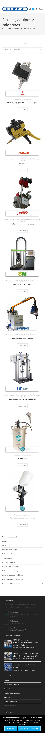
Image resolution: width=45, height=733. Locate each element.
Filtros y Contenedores (10, 562)
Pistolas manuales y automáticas (23, 518)
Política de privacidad (12, 693)
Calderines (22, 458)
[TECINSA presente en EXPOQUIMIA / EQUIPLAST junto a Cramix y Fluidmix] (8, 643)
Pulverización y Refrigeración (13, 571)
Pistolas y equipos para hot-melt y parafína (17, 159)
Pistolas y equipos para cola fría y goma (22, 102)
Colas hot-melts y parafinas (12, 579)
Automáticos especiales (22, 284)
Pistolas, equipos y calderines (25, 28)
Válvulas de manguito (10, 550)
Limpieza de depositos (10, 567)
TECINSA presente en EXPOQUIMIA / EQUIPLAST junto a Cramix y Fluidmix (26, 642)
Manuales (22, 163)
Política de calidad (11, 706)
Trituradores (7, 558)
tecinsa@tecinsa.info (18, 630)
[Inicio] (3, 28)
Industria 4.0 (7, 554)
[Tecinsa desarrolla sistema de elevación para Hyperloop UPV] (8, 656)
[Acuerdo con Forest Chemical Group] (8, 667)
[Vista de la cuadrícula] (20, 44)
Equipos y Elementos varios (12, 583)
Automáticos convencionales (22, 224)
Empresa (7, 680)
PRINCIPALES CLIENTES (12, 685)
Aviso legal (8, 697)
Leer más (22, 109)
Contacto (7, 689)
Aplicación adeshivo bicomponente (22, 399)
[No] (42, 724)
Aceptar (10, 728)
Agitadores (6, 545)
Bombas (5, 541)
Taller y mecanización (10, 537)
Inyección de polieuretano (22, 338)
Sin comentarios (28, 648)
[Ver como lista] (25, 44)
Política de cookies (11, 701)
